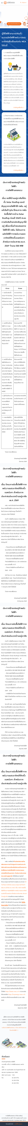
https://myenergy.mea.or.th (16, 994)
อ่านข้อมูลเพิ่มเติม (18, 107)
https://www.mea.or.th (12, 991)
